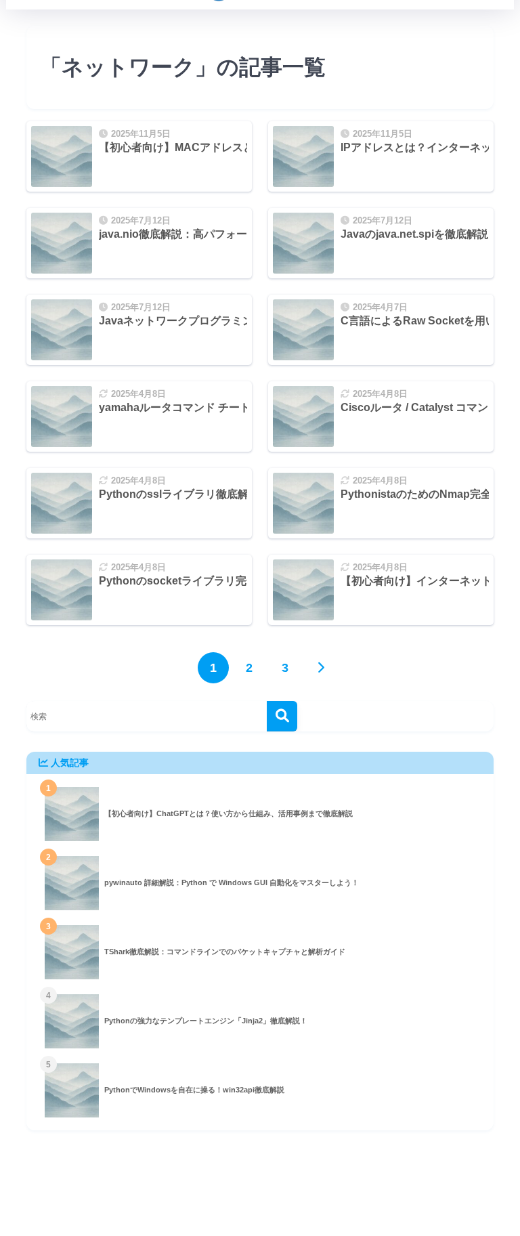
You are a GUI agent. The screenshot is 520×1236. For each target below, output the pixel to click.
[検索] (282, 716)
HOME (268, 1189)
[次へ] (321, 667)
